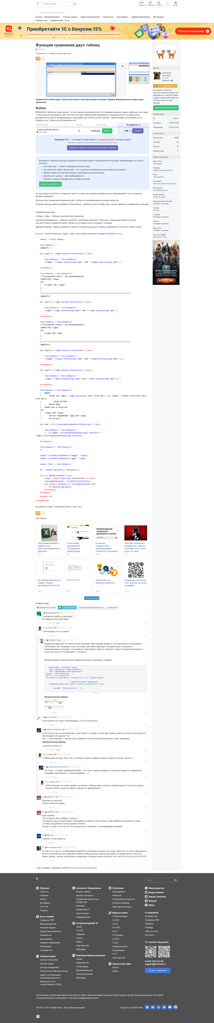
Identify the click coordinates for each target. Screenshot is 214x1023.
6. (45, 767)
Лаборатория (48, 956)
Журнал (44, 888)
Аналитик (116, 895)
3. (43, 717)
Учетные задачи (47, 927)
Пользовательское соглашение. (51, 998)
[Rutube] (175, 1007)
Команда (80, 906)
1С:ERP (115, 920)
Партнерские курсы (122, 907)
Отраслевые (82, 966)
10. (43, 812)
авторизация (91, 868)
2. (44, 628)
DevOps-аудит (47, 963)
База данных (46, 939)
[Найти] (175, 880)
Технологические (84, 974)
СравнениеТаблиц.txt (52, 746)
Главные (44, 895)
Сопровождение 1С (87, 923)
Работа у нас (151, 931)
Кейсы (79, 942)
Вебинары (81, 949)
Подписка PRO (47, 920)
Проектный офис (122, 964)
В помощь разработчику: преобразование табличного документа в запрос (107, 548)
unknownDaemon (54, 729)
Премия (43, 910)
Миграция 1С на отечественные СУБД (50, 983)
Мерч (152, 905)
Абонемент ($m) (160, 237)
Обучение (118, 888)
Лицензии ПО (82, 963)
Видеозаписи (156, 892)
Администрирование (50, 942)
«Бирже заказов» (161, 100)
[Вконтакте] (152, 1007)
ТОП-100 (44, 907)
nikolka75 (50, 797)
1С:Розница (117, 935)
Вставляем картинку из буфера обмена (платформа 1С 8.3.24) (49, 583)
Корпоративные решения (90, 955)
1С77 (114, 954)
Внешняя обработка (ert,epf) (164, 183)
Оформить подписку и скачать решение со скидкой (92, 148)
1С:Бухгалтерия (119, 916)
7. (46, 782)
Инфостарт (76, 507)
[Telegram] (147, 1007)
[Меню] (38, 3)
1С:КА (115, 924)
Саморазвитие (83, 917)
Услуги (79, 938)
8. (45, 640)
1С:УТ (115, 931)
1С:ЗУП (115, 939)
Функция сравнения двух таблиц (68, 45)
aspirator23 (51, 613)
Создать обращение (158, 970)
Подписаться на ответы (47, 607)
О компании (151, 912)
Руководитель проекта (123, 899)
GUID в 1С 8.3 (73, 580)
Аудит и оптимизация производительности (50, 976)
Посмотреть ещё (92, 598)
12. (43, 847)
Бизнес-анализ (83, 891)
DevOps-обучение (49, 960)
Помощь (149, 927)
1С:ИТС (79, 930)
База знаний (47, 916)
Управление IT (83, 909)
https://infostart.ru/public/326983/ (131, 856)
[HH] (158, 1007)
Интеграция (45, 946)
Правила (149, 923)
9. (43, 797)
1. (42, 613)
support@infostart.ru (155, 964)
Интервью (45, 903)
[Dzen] (164, 1007)
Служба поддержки (158, 942)
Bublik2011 (53, 640)
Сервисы (80, 934)
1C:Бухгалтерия (159, 197)
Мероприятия (156, 888)
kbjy (48, 835)
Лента (43, 899)
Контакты (149, 935)
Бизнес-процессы (84, 895)
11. (43, 835)
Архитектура (82, 913)
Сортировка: (91, 607)
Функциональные (48, 924)
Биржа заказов (157, 896)
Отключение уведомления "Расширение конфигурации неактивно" (73, 548)
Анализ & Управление (88, 888)
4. (43, 729)
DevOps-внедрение (49, 967)
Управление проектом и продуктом (87, 900)
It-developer (52, 847)
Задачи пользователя (50, 931)
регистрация (78, 868)
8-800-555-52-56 (154, 961)
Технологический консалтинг (54, 971)
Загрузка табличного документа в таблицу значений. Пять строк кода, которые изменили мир (134, 548)
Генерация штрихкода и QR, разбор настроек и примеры (135, 583)
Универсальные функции (163, 170)
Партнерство (82, 945)
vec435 (49, 717)
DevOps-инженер (120, 903)
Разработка (45, 935)
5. (44, 754)
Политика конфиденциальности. (83, 998)
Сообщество (46, 950)
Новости (44, 891)
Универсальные (119, 946)
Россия (156, 210)
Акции (79, 927)
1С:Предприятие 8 (160, 190)
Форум (152, 901)
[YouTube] (170, 1007)
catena (50, 628)
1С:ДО (115, 942)
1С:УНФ (115, 927)
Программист (158, 177)
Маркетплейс (120, 912)
